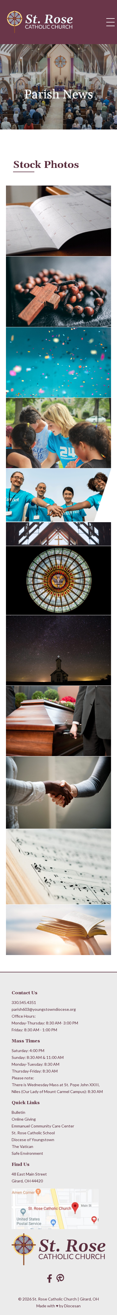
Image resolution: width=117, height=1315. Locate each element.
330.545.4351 (24, 1002)
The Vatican (22, 1146)
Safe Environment (27, 1153)
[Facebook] (49, 1278)
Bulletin (18, 1112)
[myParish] (61, 1278)
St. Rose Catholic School (33, 1132)
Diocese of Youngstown (33, 1139)
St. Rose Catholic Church (54, 1299)
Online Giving (24, 1119)
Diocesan (72, 1305)
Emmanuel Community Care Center (43, 1125)
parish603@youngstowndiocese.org (44, 1009)
